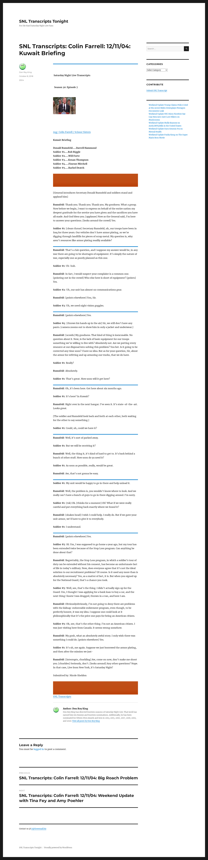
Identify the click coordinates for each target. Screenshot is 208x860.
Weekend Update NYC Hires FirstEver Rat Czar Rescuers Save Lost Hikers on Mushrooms (167, 117)
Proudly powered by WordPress (58, 847)
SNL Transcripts (62, 696)
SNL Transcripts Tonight (43, 21)
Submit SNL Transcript (156, 90)
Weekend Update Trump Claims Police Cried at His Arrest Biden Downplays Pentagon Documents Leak (168, 108)
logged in (39, 749)
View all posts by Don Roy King (86, 721)
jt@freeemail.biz (38, 829)
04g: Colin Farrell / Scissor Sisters (72, 132)
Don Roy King (25, 72)
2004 (21, 80)
